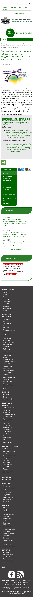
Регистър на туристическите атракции (8, 561)
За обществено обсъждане (8, 371)
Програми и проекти (11, 44)
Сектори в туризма (6, 320)
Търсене (5, 7)
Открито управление (7, 307)
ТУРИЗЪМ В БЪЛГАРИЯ (24, 33)
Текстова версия (19, 13)
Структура (6, 301)
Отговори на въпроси (7, 465)
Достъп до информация (7, 478)
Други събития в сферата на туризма (9, 499)
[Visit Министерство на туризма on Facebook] (19, 171)
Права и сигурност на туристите (7, 471)
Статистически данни (8, 356)
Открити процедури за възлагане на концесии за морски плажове (9, 542)
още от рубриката (16, 249)
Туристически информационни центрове (9, 362)
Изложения (6, 483)
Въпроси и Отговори (6, 461)
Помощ (20, 7)
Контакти (26, 7)
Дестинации (7, 382)
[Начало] (16, 25)
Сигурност (26, 587)
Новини (5, 392)
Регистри (6, 550)
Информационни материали (9, 378)
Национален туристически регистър (8, 554)
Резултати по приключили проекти (9, 194)
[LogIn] (29, 13)
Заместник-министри (7, 298)
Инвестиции (6, 204)
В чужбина (6, 495)
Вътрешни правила (7, 519)
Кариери (5, 9)
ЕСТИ (4, 567)
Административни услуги (8, 447)
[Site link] (11, 38)
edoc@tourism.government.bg (18, 584)
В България (7, 492)
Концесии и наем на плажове (9, 530)
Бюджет (6, 304)
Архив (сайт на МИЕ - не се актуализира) (17, 589)
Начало (3, 44)
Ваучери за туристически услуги (8, 386)
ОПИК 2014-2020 (7, 169)
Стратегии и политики (7, 316)
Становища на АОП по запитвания (8, 525)
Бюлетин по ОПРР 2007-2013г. (9, 199)
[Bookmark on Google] (26, 171)
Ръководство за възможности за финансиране (8, 178)
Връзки (5, 310)
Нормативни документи (7, 367)
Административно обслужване (9, 457)
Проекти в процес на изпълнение (9, 188)
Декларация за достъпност (11, 587)
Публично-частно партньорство (8, 351)
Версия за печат (3, 162)
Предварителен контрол (8, 515)
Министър (6, 295)
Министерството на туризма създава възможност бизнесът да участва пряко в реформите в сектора (16, 234)
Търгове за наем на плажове (9, 535)
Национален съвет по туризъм (7, 326)
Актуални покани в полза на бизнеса (8, 488)
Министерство (8, 290)
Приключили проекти (9, 184)
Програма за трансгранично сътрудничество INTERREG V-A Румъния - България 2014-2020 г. (16, 121)
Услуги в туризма (9, 451)
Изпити (5, 453)
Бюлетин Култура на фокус (9, 398)
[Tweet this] (23, 171)
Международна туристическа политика (8, 345)
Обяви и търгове (5, 506)
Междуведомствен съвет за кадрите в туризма (9, 333)
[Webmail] (26, 13)
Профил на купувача (7, 511)
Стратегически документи (8, 339)
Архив (6, 375)
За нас (5, 292)
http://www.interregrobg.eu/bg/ (16, 130)
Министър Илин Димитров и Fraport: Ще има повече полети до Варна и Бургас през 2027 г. (16, 244)
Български (22, 3)
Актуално (20, 44)
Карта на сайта (12, 7)
